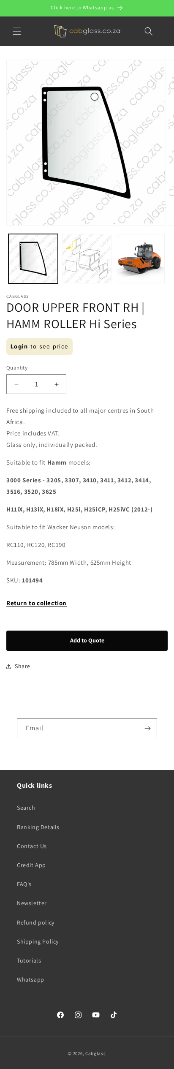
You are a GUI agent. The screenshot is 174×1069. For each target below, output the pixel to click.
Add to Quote (87, 640)
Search (26, 807)
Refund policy (35, 922)
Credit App (31, 865)
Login (19, 346)
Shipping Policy (38, 941)
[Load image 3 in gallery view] (140, 258)
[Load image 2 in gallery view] (86, 258)
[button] (17, 31)
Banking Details (38, 827)
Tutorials (29, 960)
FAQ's (24, 884)
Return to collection (36, 603)
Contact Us (32, 846)
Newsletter (32, 903)
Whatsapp (30, 979)
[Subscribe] (147, 728)
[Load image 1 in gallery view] (33, 258)
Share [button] (22, 666)
